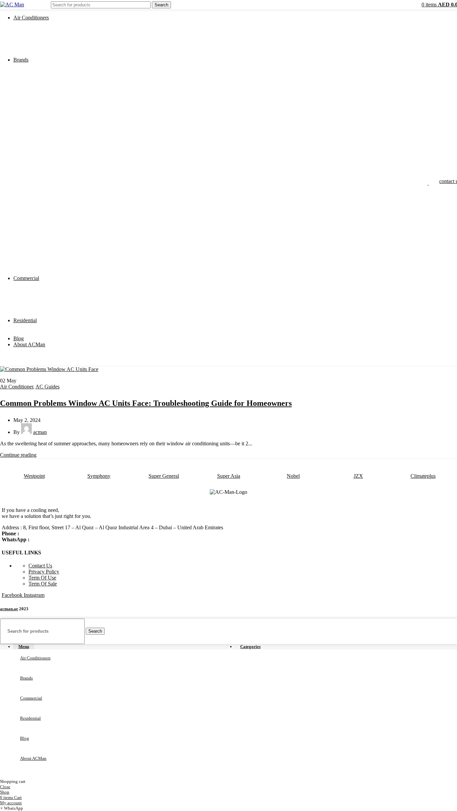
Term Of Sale (42, 584)
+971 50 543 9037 (40, 533)
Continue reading (18, 455)
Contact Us (40, 565)
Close (5, 786)
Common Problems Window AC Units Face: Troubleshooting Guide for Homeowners (146, 403)
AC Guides (47, 386)
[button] (11, 808)
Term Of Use (42, 577)
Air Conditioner (16, 386)
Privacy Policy (43, 571)
